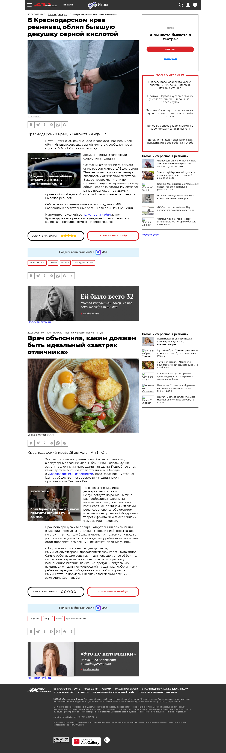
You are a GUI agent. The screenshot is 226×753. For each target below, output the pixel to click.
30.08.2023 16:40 (36, 14)
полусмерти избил (97, 214)
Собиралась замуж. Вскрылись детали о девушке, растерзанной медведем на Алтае (175, 376)
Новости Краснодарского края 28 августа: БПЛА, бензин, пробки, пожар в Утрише (170, 85)
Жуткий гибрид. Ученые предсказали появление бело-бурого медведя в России (177, 353)
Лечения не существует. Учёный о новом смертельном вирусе (175, 197)
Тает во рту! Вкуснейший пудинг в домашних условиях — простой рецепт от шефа (176, 175)
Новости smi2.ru (39, 322)
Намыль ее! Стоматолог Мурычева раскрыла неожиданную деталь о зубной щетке (176, 388)
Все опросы (170, 58)
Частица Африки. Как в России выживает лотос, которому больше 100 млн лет (176, 222)
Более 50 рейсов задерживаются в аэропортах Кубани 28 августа (170, 127)
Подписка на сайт (63, 692)
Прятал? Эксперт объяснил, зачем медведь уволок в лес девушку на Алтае (176, 400)
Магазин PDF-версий (126, 689)
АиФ (51, 434)
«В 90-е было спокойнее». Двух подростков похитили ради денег (175, 208)
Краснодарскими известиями (71, 474)
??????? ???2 (150, 235)
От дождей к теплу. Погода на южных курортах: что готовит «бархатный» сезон (170, 113)
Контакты (83, 692)
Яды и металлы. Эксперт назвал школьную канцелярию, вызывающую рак (174, 341)
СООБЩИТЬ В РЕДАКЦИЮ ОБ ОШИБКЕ (158, 692)
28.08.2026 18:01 (36, 332)
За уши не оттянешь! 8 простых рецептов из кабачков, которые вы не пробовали (177, 365)
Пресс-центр (90, 689)
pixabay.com (34, 116)
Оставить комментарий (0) (113, 591)
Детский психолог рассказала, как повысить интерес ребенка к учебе (170, 141)
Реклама (106, 689)
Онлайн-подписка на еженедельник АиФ (165, 689)
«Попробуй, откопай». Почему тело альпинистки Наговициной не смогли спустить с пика (176, 163)
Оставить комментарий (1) (113, 236)
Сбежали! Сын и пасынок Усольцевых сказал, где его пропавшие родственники (177, 187)
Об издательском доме (66, 689)
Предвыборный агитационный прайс (114, 692)
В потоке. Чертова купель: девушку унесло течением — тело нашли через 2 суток (170, 99)
